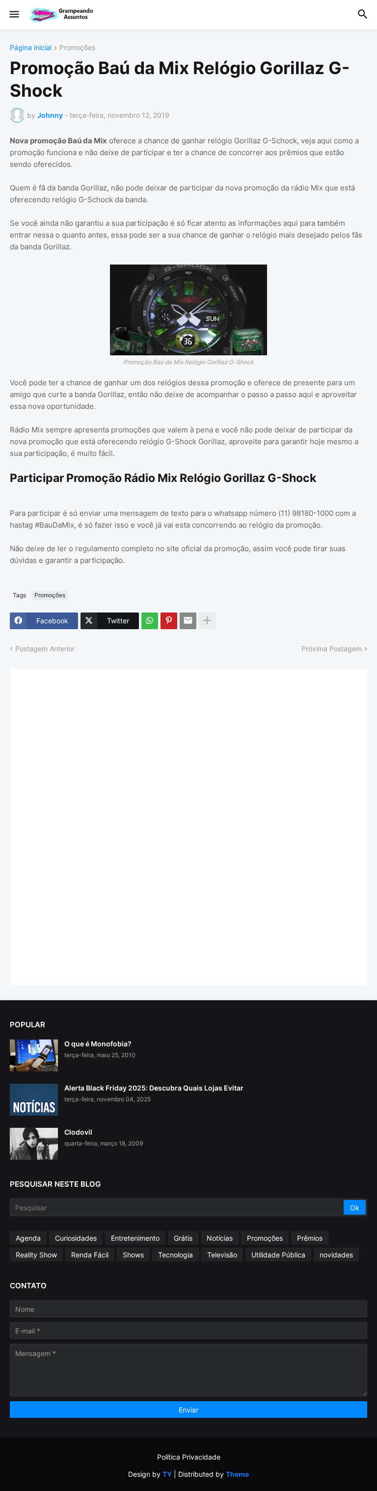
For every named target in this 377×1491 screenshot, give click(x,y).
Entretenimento (135, 1238)
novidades (336, 1255)
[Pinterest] (169, 620)
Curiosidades (76, 1238)
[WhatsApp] (149, 620)
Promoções (77, 48)
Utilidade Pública (278, 1255)
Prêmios (310, 1238)
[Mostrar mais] (207, 620)
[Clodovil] (34, 1144)
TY (167, 1474)
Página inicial (31, 48)
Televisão (222, 1255)
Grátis (183, 1238)
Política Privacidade (188, 1457)
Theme (237, 1474)
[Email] (188, 620)
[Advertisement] (93, 826)
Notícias (220, 1238)
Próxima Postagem (331, 648)
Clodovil (78, 1132)
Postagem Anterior (45, 648)
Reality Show (36, 1255)
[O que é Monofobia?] (34, 1055)
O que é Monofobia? (98, 1043)
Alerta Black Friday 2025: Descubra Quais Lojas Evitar (153, 1088)
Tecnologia (175, 1255)
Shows (133, 1255)
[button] (13, 14)
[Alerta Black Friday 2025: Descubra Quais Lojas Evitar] (34, 1100)
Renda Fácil (89, 1255)
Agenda (28, 1238)
